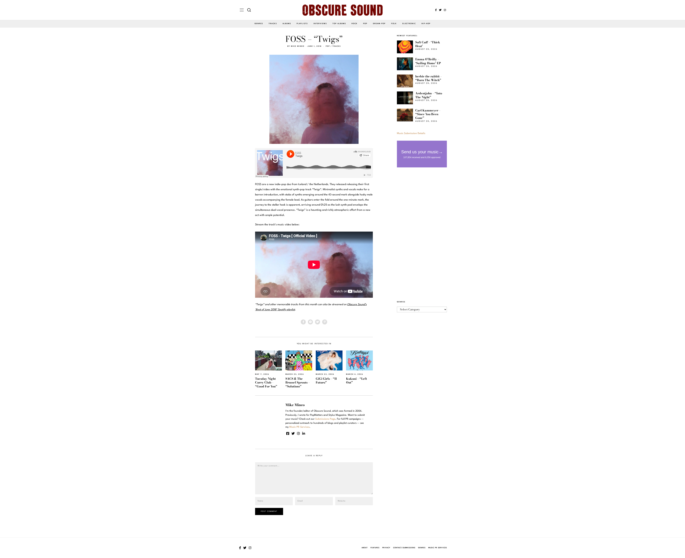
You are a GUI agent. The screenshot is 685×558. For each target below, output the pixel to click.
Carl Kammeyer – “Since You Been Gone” (428, 114)
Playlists (302, 23)
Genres (259, 23)
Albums (287, 23)
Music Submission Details (411, 133)
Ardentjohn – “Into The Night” (428, 95)
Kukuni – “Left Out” (356, 380)
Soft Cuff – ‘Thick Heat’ (427, 44)
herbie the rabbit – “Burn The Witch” (428, 78)
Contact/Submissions (404, 548)
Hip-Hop (426, 23)
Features (375, 548)
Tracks (273, 23)
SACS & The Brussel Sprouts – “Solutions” (297, 382)
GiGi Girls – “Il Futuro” (326, 380)
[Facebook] (436, 10)
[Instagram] (445, 10)
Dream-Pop (379, 23)
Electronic (409, 23)
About (365, 548)
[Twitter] (440, 10)
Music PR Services (437, 548)
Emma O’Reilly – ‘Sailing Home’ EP (428, 61)
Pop (365, 23)
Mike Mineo (297, 46)
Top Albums (339, 23)
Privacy (386, 548)
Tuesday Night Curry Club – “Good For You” (266, 382)
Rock (354, 23)
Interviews (320, 23)
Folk (394, 23)
